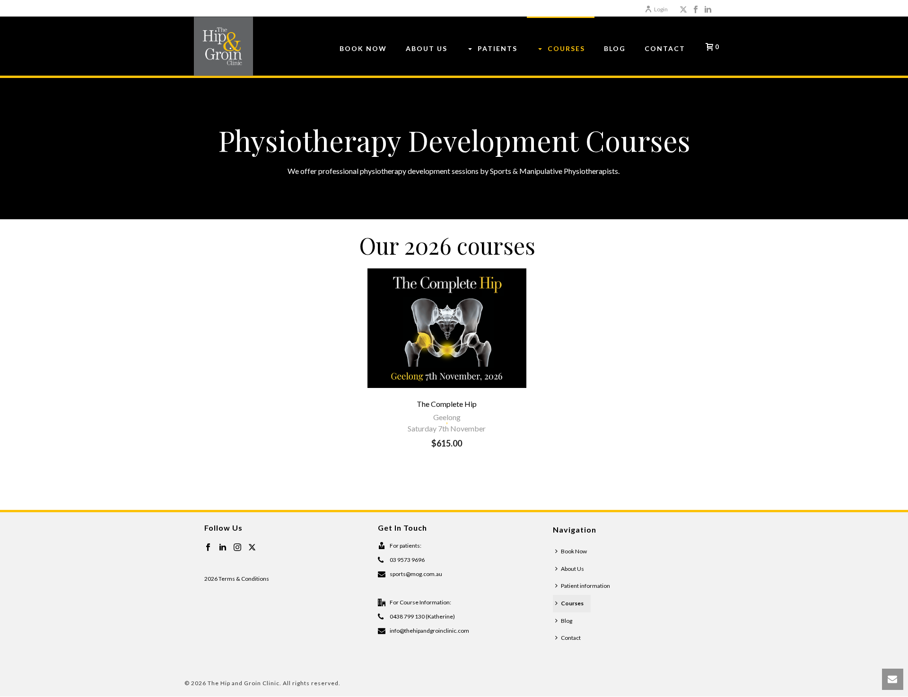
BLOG (615, 48)
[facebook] (208, 547)
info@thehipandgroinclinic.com (429, 630)
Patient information (585, 585)
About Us (572, 568)
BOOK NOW (363, 48)
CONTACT (665, 48)
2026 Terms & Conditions (236, 578)
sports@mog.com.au (416, 573)
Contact (571, 637)
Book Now (574, 551)
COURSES (566, 48)
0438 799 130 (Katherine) (422, 616)
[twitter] (252, 547)
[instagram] (237, 547)
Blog (566, 620)
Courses (572, 603)
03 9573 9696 (407, 559)
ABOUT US (426, 48)
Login (661, 9)
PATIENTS (497, 48)
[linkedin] (223, 547)
